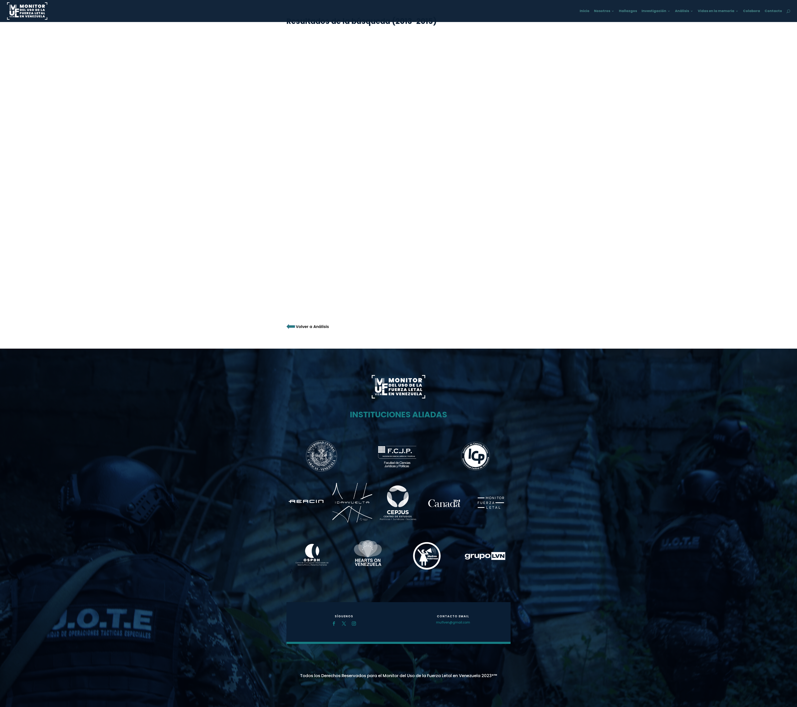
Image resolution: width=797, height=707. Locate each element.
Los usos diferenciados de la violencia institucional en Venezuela (360, 331)
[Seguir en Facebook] (334, 623)
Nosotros (602, 11)
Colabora (751, 11)
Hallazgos (628, 11)
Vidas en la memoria (716, 11)
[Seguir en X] (344, 623)
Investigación (654, 11)
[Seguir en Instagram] (354, 623)
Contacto (773, 11)
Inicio (584, 11)
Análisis (682, 11)
